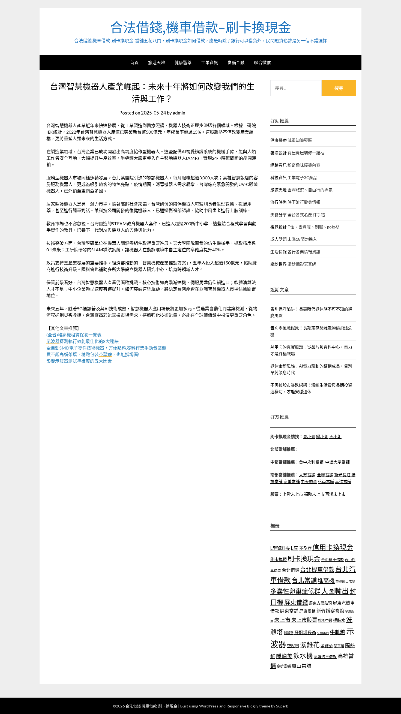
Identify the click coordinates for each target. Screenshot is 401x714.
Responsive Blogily (242, 706)
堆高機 (326, 580)
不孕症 (305, 548)
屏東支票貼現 (320, 603)
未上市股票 (304, 620)
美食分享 (278, 214)
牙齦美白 (323, 633)
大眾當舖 (307, 474)
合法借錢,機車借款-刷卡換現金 (200, 27)
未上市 (282, 619)
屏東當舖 (289, 611)
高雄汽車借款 (325, 656)
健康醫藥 (183, 62)
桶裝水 (339, 620)
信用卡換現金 (332, 547)
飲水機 (303, 655)
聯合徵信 (262, 62)
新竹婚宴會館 (330, 611)
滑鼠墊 (289, 633)
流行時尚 (278, 202)
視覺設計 (278, 226)
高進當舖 (343, 481)
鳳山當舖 (301, 666)
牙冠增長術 (305, 632)
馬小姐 (335, 436)
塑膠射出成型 (345, 581)
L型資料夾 (280, 548)
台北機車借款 (317, 569)
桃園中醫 (325, 620)
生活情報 (278, 251)
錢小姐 (322, 436)
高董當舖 (291, 481)
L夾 (294, 548)
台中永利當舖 (311, 461)
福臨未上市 (314, 494)
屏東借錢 (296, 602)
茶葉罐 (339, 646)
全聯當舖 (325, 474)
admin (179, 113)
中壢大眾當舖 (337, 461)
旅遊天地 (156, 62)
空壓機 (293, 645)
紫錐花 (310, 645)
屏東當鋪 (307, 611)
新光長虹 (342, 474)
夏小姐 (309, 436)
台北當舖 (304, 580)
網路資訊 (278, 164)
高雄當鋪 (284, 666)
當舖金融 (236, 62)
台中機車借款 (332, 559)
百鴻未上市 (335, 494)
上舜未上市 (293, 494)
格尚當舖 (326, 481)
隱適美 (284, 656)
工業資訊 (209, 62)
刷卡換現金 (304, 558)
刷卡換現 (278, 559)
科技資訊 (278, 177)
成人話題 (278, 239)
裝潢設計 (278, 152)
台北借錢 (290, 570)
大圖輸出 (335, 591)
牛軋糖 (337, 632)
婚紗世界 (278, 263)
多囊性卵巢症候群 (295, 591)
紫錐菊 (327, 645)
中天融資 (309, 481)
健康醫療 (278, 140)
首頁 (134, 62)
